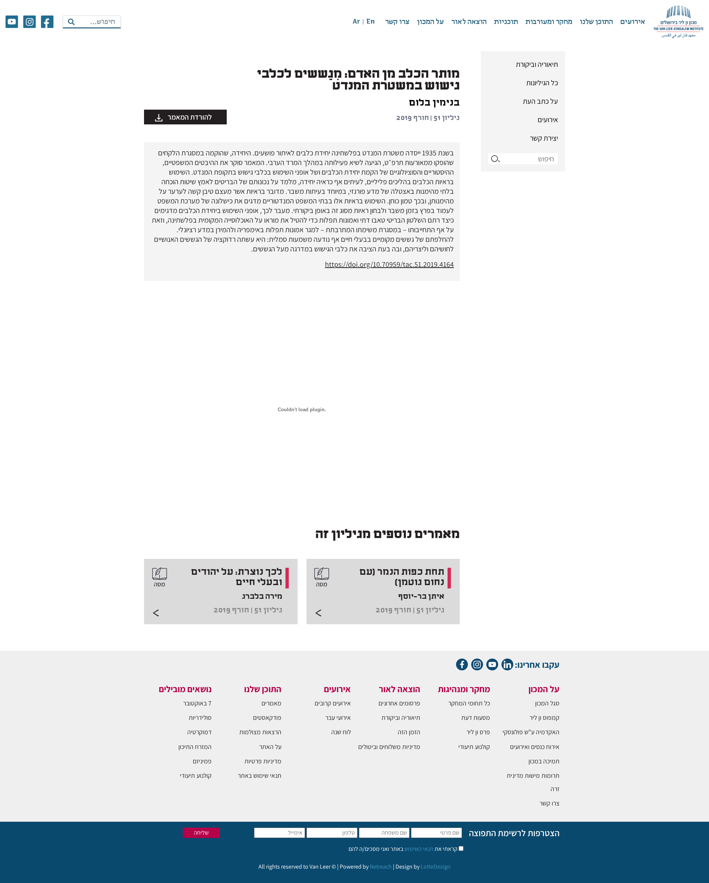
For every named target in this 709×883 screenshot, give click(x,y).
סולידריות (200, 717)
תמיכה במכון (543, 761)
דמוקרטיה (199, 732)
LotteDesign (436, 866)
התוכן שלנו (596, 21)
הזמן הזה (409, 732)
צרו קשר (397, 21)
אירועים (632, 21)
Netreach (381, 866)
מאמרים (271, 703)
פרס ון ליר (478, 732)
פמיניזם (202, 761)
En (370, 22)
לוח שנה (341, 732)
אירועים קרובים (333, 703)
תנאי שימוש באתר (259, 775)
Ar (356, 22)
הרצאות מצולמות (260, 732)
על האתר (270, 746)
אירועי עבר (338, 717)
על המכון (430, 21)
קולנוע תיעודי (474, 746)
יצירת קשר (544, 138)
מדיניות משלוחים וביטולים (389, 746)
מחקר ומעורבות (548, 21)
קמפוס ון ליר (544, 717)
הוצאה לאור (469, 21)
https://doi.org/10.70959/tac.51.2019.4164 (389, 264)
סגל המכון (547, 703)
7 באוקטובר (197, 703)
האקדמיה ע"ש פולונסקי (531, 732)
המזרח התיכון (195, 746)
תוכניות (506, 21)
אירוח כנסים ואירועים (534, 746)
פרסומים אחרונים (399, 703)
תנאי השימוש (418, 849)
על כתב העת (540, 101)
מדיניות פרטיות (262, 761)
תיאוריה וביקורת (537, 64)
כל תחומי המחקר (469, 703)
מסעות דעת (475, 717)
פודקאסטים (267, 717)
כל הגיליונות (542, 82)
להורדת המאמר (189, 117)
